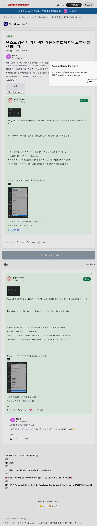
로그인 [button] (54, 75)
